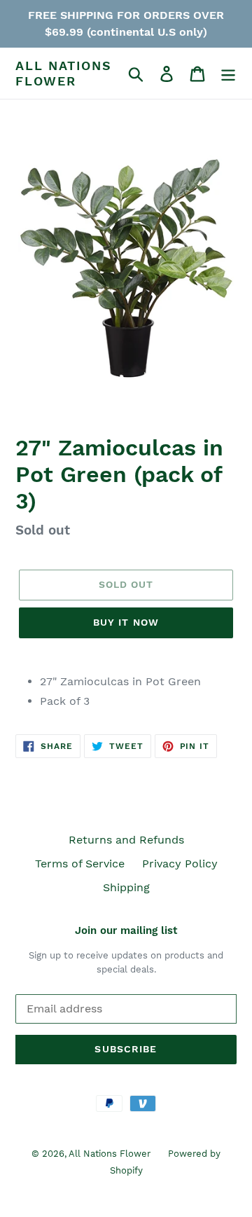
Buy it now (126, 622)
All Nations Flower (63, 73)
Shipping (126, 887)
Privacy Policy (180, 863)
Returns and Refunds (126, 839)
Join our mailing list (126, 930)
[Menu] (228, 73)
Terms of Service (80, 863)
